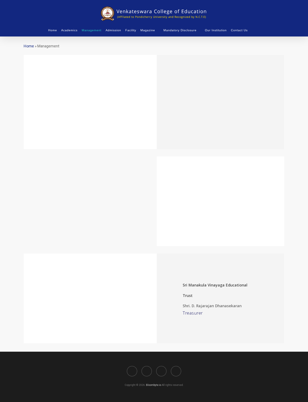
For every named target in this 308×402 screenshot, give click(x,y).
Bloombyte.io (153, 385)
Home (29, 46)
